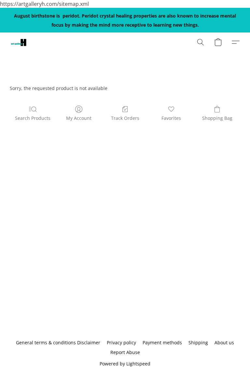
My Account (78, 118)
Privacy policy (121, 342)
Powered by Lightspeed (125, 364)
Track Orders (125, 118)
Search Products (32, 118)
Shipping (198, 342)
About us (224, 342)
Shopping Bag (217, 118)
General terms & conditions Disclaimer (58, 342)
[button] (18, 42)
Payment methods (162, 342)
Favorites (171, 118)
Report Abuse (125, 352)
